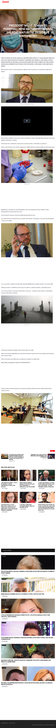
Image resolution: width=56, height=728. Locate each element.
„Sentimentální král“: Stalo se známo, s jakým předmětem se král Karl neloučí (9, 485)
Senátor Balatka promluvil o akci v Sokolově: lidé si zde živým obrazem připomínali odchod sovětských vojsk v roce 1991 (46, 507)
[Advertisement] (27, 197)
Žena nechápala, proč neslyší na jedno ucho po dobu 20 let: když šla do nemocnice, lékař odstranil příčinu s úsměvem (9, 507)
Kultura (4, 556)
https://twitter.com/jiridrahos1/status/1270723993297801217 (15, 362)
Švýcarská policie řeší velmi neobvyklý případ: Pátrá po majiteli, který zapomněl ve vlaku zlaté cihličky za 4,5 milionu (16, 458)
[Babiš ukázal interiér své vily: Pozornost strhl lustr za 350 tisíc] (28, 585)
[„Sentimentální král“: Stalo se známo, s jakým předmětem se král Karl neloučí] (9, 475)
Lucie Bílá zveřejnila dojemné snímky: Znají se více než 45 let (27, 506)
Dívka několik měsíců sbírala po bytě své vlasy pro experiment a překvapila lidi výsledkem (27, 485)
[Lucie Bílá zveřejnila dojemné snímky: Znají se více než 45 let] (28, 497)
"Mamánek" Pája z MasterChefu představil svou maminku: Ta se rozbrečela (39, 456)
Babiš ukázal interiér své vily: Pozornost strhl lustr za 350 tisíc (22, 594)
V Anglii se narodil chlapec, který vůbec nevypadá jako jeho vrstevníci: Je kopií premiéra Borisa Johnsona (46, 485)
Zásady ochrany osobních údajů (38, 724)
